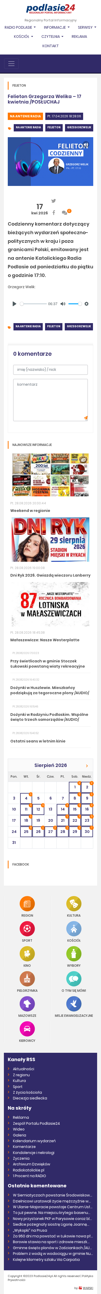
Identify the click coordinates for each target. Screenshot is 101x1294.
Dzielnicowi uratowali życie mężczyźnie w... (52, 1201)
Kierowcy (27, 1040)
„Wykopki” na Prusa (30, 1230)
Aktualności (23, 1069)
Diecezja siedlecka (30, 1098)
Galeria (19, 1135)
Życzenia (21, 1158)
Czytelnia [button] (51, 36)
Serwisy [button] (85, 27)
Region (27, 915)
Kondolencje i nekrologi (33, 1152)
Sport (27, 940)
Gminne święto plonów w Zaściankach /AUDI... (53, 1247)
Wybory (74, 965)
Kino (27, 965)
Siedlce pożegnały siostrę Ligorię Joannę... (51, 1224)
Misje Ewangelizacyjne (74, 1015)
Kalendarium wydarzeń (34, 1141)
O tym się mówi (74, 990)
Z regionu (21, 1075)
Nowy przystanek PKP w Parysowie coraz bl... (52, 1218)
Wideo (19, 1129)
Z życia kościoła (27, 1092)
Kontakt (50, 46)
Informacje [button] (55, 27)
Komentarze (24, 1146)
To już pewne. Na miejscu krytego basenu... (51, 1212)
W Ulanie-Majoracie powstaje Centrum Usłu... (53, 1207)
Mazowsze (27, 1015)
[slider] (33, 303)
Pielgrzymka (27, 990)
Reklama (79, 36)
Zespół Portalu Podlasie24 (36, 1123)
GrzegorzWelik (79, 127)
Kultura (74, 915)
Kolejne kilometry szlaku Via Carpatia (46, 1259)
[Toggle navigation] (11, 63)
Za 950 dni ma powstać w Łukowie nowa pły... (53, 1236)
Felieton (54, 127)
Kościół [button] (22, 36)
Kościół (74, 940)
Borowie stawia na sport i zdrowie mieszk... (51, 1241)
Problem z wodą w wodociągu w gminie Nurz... (53, 1253)
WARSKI (88, 1288)
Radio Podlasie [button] (19, 27)
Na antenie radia (25, 116)
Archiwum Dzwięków (31, 1164)
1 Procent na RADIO (29, 1175)
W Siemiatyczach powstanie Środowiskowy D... (53, 1195)
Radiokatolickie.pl (28, 1170)
